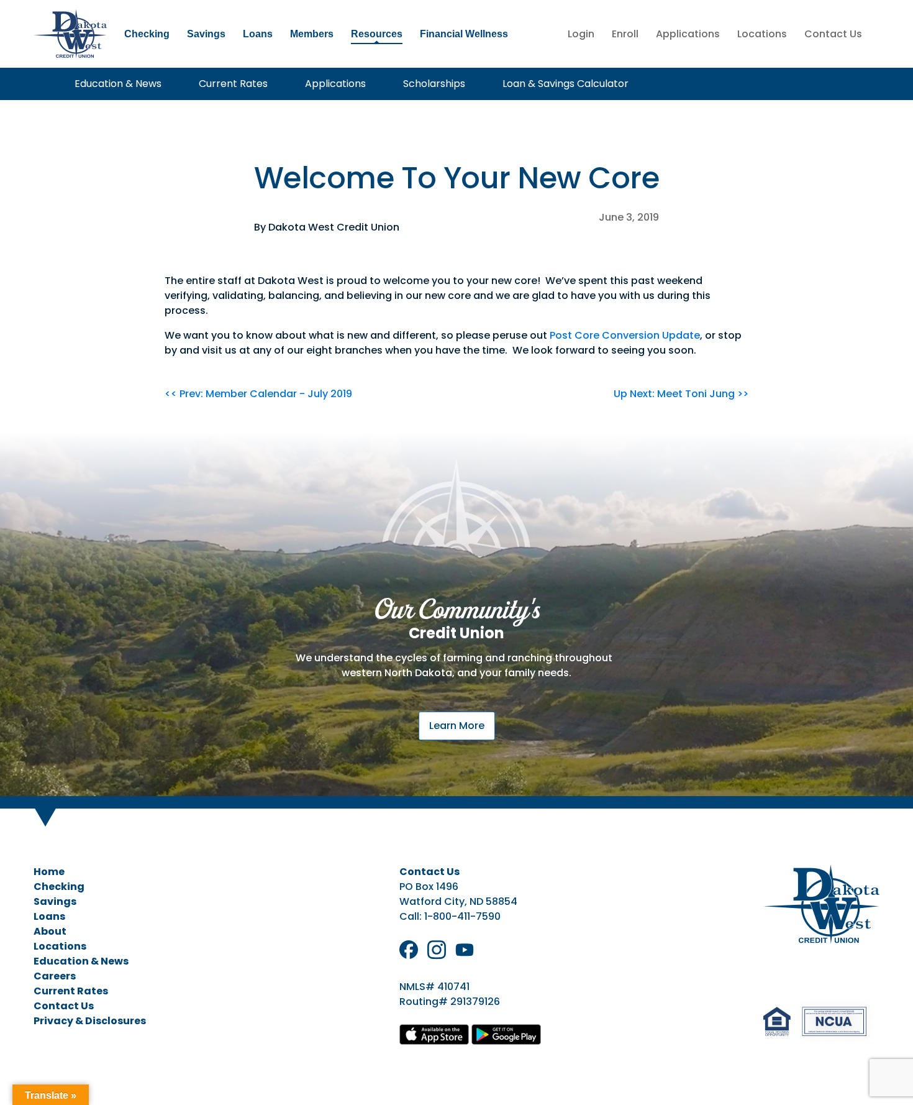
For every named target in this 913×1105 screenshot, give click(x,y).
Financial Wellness (464, 34)
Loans (258, 34)
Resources (376, 34)
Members (312, 34)
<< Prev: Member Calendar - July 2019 (258, 394)
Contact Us (833, 34)
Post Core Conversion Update (625, 335)
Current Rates (233, 83)
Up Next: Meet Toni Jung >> (681, 394)
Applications (688, 34)
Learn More (456, 725)
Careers (55, 976)
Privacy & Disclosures (90, 1021)
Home (49, 871)
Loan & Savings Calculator (565, 83)
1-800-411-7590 (462, 916)
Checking (147, 34)
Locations (762, 34)
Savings (206, 34)
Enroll (625, 34)
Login (581, 34)
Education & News (118, 83)
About (50, 931)
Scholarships (434, 83)
